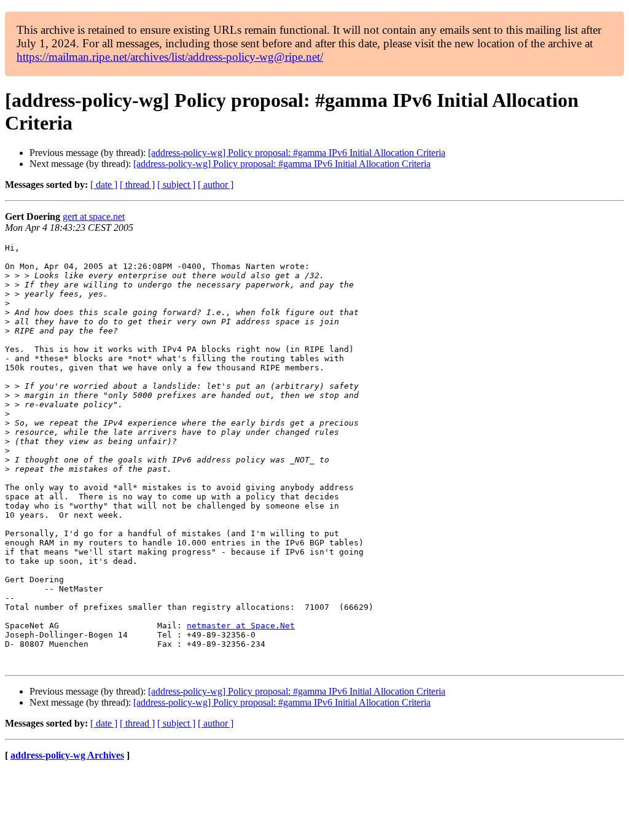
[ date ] (103, 184)
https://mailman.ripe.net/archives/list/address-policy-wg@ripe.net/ (170, 56)
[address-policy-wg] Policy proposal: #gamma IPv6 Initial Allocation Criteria (296, 152)
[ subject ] (176, 184)
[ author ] (215, 184)
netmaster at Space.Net (241, 625)
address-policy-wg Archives (67, 755)
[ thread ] (137, 184)
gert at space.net (94, 216)
